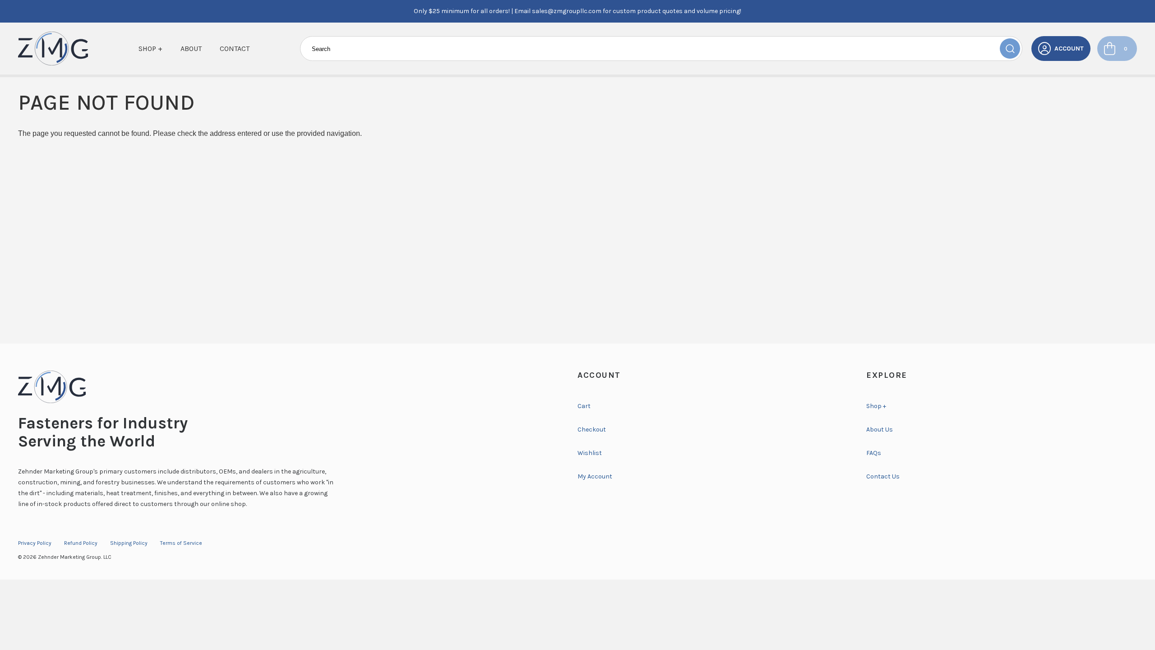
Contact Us (883, 476)
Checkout (592, 429)
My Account (595, 476)
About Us (879, 429)
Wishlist (590, 453)
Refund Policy (80, 543)
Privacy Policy (34, 543)
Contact (234, 48)
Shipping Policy (129, 543)
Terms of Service (181, 543)
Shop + (150, 48)
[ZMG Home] (288, 387)
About (191, 48)
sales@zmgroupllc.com (566, 11)
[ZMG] (53, 48)
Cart (584, 406)
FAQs (873, 453)
